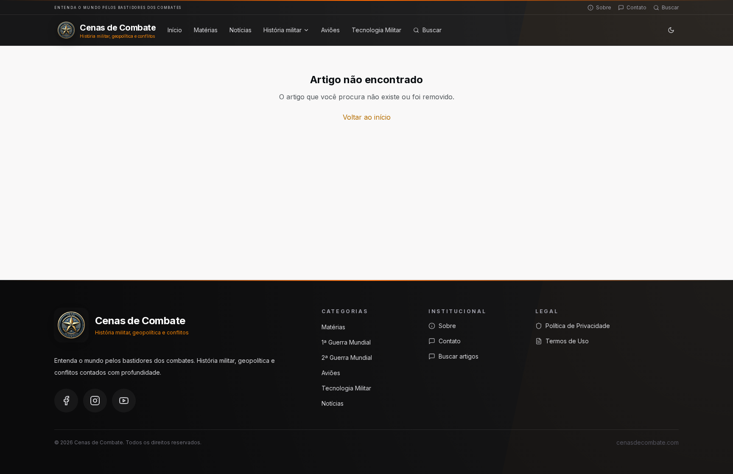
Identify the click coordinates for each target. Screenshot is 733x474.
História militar (282, 30)
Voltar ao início (367, 117)
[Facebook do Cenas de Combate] (66, 400)
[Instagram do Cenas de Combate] (95, 400)
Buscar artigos (458, 356)
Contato (636, 7)
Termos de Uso (567, 341)
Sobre (603, 7)
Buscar (670, 7)
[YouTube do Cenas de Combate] (124, 400)
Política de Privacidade (578, 325)
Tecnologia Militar (376, 30)
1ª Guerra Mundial (346, 342)
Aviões (330, 30)
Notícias (240, 30)
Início (175, 30)
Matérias (206, 30)
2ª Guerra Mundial (347, 357)
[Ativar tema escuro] (671, 30)
